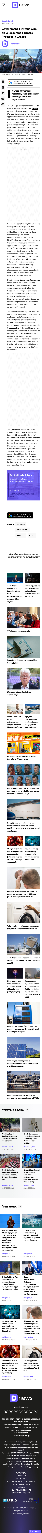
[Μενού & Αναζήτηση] (3, 5)
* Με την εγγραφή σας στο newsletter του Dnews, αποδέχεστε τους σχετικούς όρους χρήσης (23, 494)
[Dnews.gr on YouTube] (31, 1412)
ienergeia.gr (6, 1253)
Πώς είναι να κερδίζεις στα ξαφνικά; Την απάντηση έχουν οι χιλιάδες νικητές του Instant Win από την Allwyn (23, 791)
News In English (7, 21)
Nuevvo (26, 1514)
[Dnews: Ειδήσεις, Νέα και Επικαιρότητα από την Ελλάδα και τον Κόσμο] (21, 5)
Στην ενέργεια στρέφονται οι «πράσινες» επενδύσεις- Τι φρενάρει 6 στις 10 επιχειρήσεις (22, 1063)
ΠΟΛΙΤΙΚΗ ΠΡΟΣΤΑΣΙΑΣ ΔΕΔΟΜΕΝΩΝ (21, 1481)
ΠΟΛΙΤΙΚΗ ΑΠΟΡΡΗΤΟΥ (21, 1484)
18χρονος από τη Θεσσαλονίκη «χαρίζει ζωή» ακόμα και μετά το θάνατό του (32, 854)
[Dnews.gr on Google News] (26, 1412)
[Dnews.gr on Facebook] (6, 1412)
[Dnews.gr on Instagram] (16, 1412)
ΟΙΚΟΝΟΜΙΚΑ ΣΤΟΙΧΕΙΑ (21, 1493)
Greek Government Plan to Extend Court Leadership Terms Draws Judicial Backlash (32, 1138)
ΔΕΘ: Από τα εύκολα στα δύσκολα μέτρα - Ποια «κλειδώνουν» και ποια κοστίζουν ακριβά (23, 960)
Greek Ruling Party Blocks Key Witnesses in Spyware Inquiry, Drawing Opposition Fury (10, 1174)
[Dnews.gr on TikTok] (21, 1412)
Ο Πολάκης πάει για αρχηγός (18, 631)
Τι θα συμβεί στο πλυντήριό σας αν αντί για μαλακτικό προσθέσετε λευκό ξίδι (31, 1365)
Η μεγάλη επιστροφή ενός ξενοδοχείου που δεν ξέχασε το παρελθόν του (31, 722)
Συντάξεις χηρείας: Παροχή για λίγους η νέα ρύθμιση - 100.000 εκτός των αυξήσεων (32, 591)
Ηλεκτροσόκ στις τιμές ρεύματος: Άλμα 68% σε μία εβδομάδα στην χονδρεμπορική (14, 986)
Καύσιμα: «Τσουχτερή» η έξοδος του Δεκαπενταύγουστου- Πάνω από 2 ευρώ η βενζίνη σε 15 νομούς (23, 1029)
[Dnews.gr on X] (11, 1412)
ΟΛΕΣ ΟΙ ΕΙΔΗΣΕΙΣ (21, 1407)
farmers (35, 108)
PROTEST (20, 535)
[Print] (3, 104)
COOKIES (21, 1487)
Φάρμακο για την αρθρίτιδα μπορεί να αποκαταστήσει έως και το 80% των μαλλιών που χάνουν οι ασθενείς (22, 894)
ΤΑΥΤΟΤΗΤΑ (21, 1473)
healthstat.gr (6, 1337)
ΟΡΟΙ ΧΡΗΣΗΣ (21, 1479)
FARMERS (21, 524)
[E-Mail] (3, 98)
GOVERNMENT (22, 530)
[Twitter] (3, 87)
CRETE (31, 535)
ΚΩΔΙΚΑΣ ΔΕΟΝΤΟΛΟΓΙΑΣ (21, 1490)
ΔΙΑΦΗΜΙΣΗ (21, 1476)
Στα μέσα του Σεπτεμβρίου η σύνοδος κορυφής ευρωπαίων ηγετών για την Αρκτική (32, 1235)
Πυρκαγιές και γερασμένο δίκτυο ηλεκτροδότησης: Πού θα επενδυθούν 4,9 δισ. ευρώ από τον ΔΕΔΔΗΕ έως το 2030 (32, 989)
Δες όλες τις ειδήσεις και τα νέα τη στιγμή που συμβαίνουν (24, 555)
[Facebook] (3, 81)
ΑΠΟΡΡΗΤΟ (36, 1531)
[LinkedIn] (3, 93)
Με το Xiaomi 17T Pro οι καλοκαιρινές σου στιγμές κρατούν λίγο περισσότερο (14, 722)
